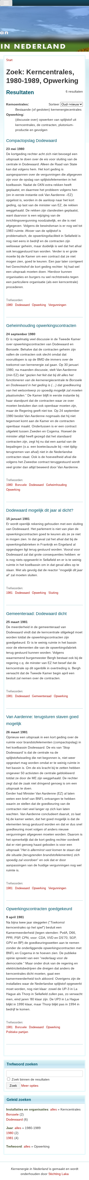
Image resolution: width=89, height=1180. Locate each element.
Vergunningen (57, 305)
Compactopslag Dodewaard (31, 140)
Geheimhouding (56, 485)
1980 (9, 305)
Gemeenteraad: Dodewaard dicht (36, 613)
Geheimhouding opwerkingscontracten (41, 325)
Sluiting (53, 592)
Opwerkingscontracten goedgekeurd (39, 909)
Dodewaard (22, 305)
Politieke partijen (17, 1032)
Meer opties (29, 1085)
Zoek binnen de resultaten (30, 1079)
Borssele (21, 485)
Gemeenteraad (41, 696)
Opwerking (39, 305)
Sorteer (54, 104)
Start (9, 60)
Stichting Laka (58, 1174)
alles (53, 1109)
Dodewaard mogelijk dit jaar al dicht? (39, 510)
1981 (9, 592)
